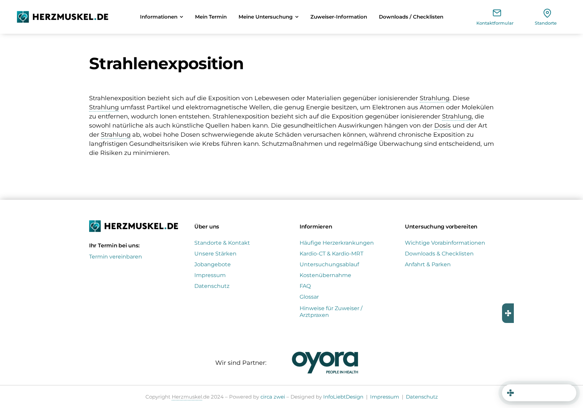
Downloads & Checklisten (439, 253)
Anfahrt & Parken (428, 264)
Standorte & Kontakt (222, 243)
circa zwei (272, 396)
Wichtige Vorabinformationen (445, 243)
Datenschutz (211, 286)
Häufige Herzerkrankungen (337, 243)
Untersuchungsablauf (329, 264)
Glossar (309, 297)
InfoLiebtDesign (343, 396)
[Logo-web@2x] (62, 14)
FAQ (305, 286)
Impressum (210, 275)
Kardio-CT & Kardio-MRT (331, 253)
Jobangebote (212, 264)
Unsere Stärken (215, 253)
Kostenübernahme (325, 275)
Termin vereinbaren (115, 256)
